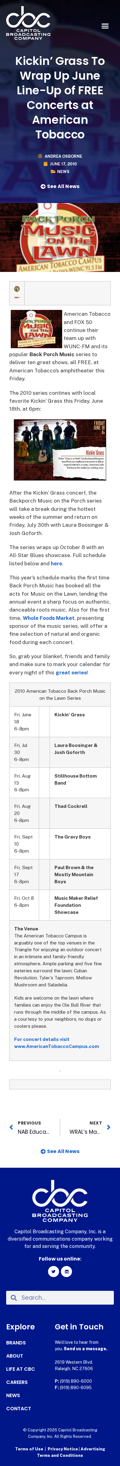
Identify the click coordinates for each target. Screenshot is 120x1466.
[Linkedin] (66, 1271)
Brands (16, 1343)
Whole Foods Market (48, 618)
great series (71, 672)
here (56, 563)
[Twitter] (53, 1271)
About (14, 1356)
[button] (105, 26)
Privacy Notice (63, 1449)
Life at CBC (20, 1369)
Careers (17, 1382)
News (63, 171)
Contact (18, 1409)
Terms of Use (29, 1449)
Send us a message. (85, 1348)
